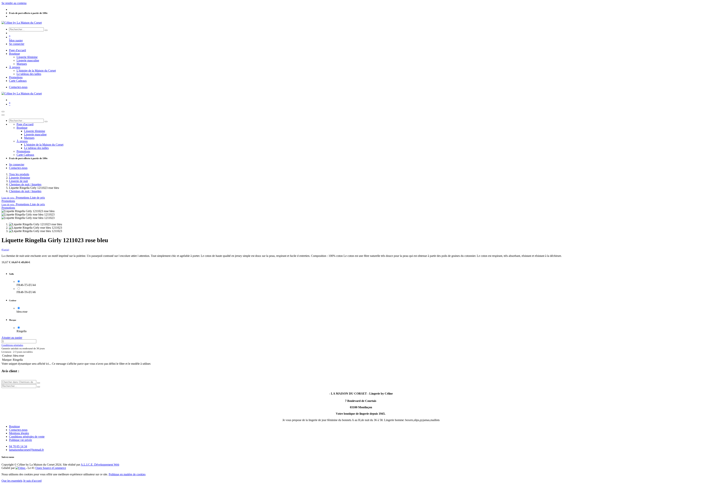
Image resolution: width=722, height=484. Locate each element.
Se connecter (16, 43)
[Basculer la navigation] (3, 111)
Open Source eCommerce (50, 468)
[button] (23, 197)
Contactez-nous (18, 87)
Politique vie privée (20, 440)
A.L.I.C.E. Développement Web (100, 464)
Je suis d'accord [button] (32, 480)
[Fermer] (3, 115)
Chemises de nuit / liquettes (25, 184)
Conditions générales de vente (27, 436)
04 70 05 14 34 (18, 446)
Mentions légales (19, 433)
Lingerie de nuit (18, 181)
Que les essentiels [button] (12, 480)
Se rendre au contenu (14, 3)
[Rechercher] (46, 30)
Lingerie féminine (19, 177)
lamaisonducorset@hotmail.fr (26, 449)
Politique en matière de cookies (127, 474)
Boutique (14, 426)
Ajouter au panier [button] (12, 337)
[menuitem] (17, 50)
